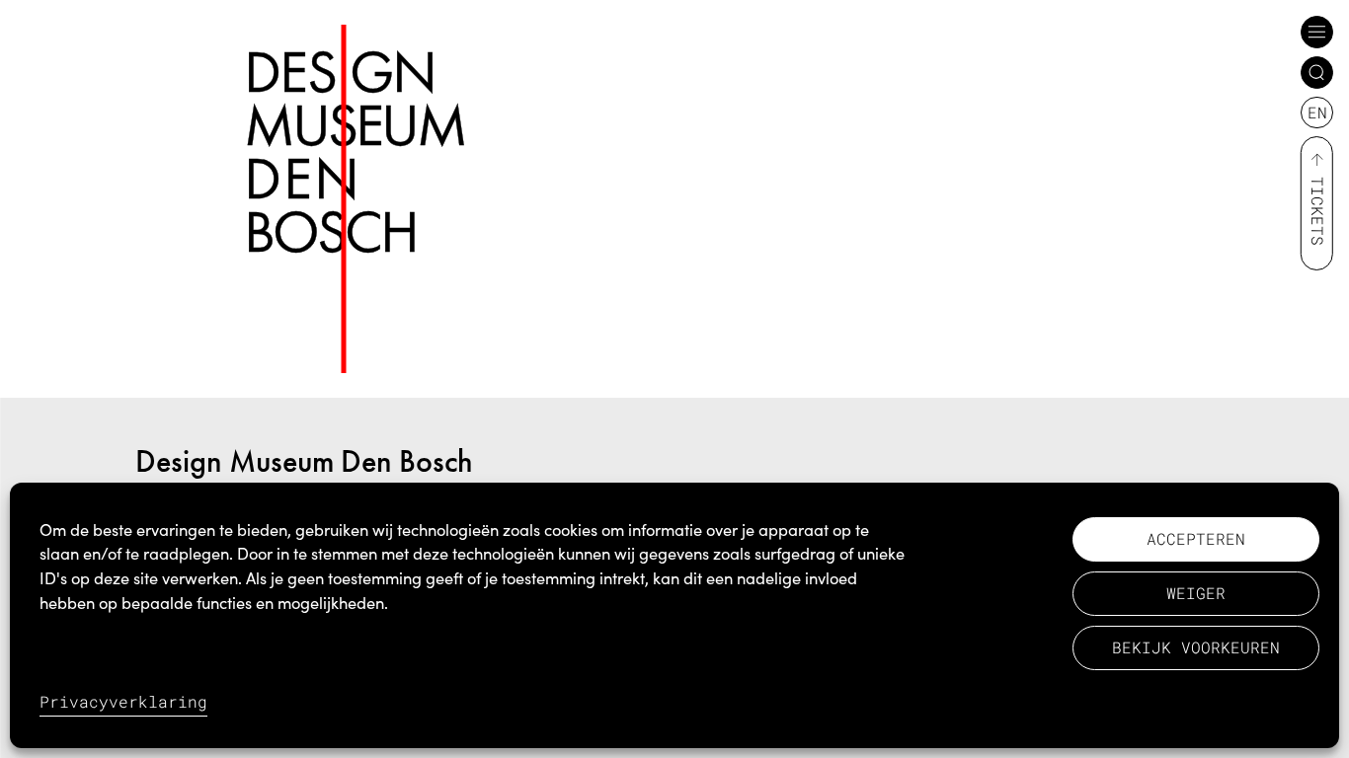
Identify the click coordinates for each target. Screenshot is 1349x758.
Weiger (1196, 592)
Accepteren (1196, 538)
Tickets (1318, 211)
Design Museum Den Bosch (304, 461)
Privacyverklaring (123, 701)
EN (1317, 112)
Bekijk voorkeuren (1196, 647)
